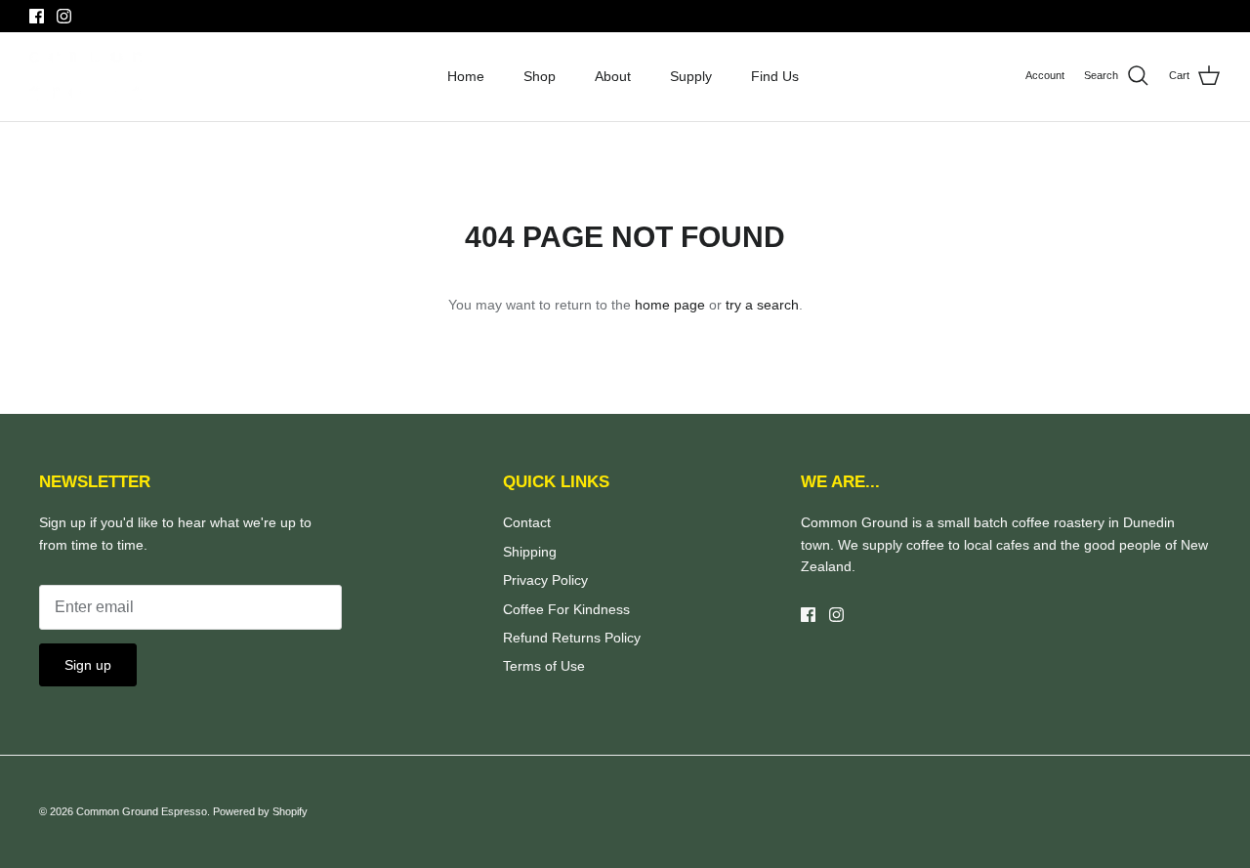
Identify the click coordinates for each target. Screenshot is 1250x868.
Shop (539, 76)
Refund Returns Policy (572, 637)
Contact (527, 522)
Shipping (530, 551)
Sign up (87, 665)
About (613, 76)
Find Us (775, 76)
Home (465, 76)
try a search (762, 304)
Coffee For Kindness (566, 609)
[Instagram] (64, 16)
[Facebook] (36, 16)
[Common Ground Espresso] (85, 77)
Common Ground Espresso (141, 811)
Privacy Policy (545, 580)
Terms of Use (544, 666)
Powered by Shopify (260, 811)
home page (670, 304)
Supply (691, 76)
